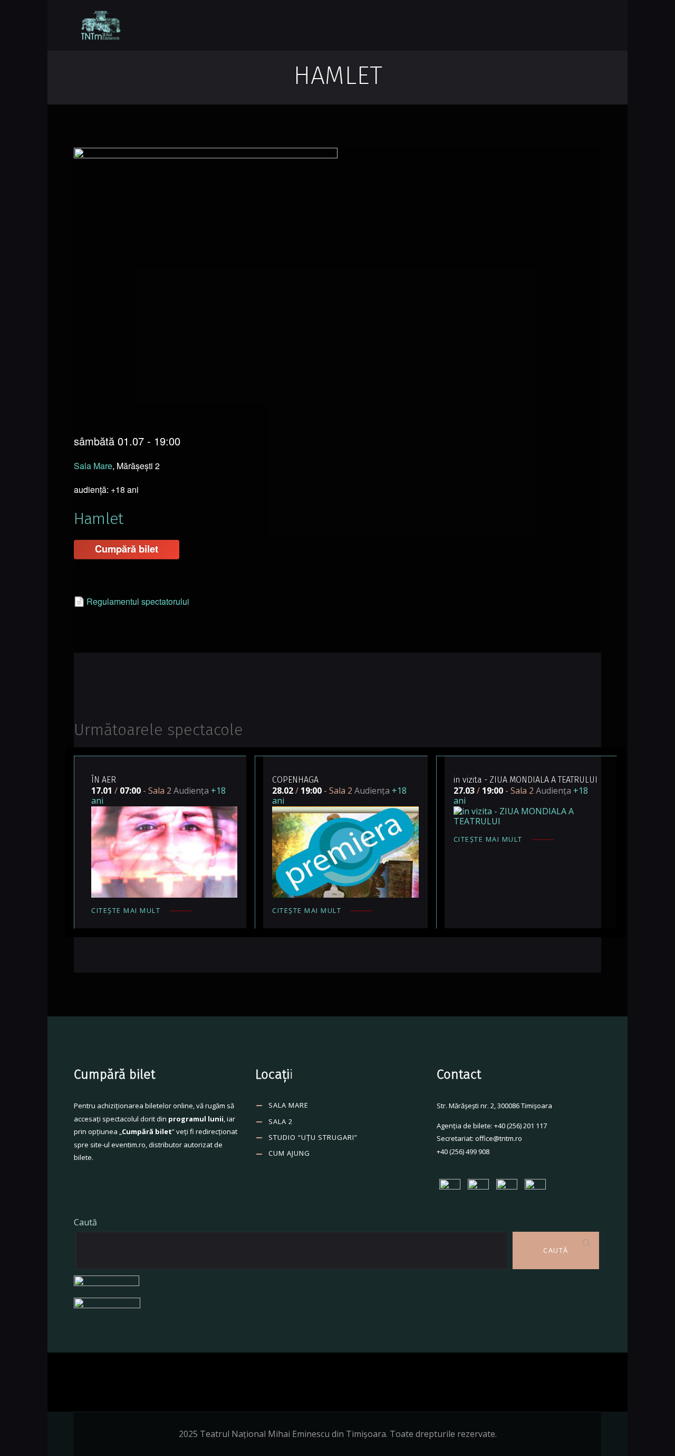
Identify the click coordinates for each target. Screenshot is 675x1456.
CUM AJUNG (289, 1153)
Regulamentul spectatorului (137, 601)
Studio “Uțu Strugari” (313, 1137)
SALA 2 (280, 1121)
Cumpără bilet (126, 548)
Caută (85, 1222)
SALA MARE (288, 1105)
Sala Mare (93, 466)
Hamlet (98, 518)
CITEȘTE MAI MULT (125, 910)
